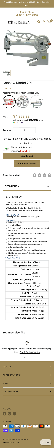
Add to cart (27, 156)
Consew (7, 89)
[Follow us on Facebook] (4, 413)
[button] (32, 121)
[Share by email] (49, 175)
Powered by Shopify (11, 442)
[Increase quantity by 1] (33, 130)
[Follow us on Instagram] (9, 413)
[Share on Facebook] (34, 175)
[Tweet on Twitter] (44, 175)
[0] (49, 21)
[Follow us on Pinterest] (14, 413)
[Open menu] (4, 22)
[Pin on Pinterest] (39, 175)
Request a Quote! (27, 163)
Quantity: (7, 130)
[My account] (44, 21)
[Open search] (38, 21)
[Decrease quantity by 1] (16, 130)
